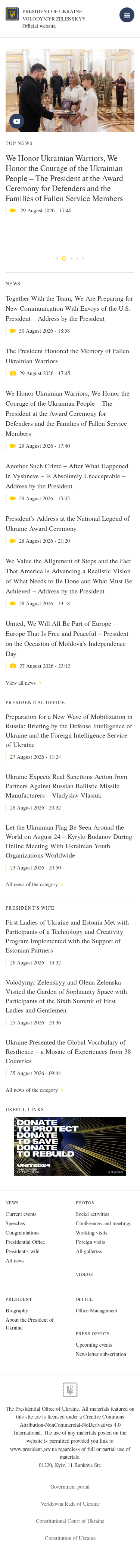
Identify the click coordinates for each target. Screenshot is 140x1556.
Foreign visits (90, 1241)
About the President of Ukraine (30, 1323)
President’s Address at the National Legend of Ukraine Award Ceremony (68, 523)
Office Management (96, 1310)
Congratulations (23, 1232)
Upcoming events (94, 1344)
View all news (21, 682)
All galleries (89, 1251)
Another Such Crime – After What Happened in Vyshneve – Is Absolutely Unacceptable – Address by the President (67, 475)
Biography (17, 1310)
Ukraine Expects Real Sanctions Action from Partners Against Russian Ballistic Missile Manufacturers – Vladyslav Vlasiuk (66, 785)
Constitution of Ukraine (70, 1537)
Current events (21, 1213)
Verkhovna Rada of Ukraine (70, 1503)
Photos (85, 1202)
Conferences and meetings (103, 1223)
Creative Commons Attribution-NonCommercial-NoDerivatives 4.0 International (69, 1424)
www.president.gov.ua (34, 1448)
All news (15, 1260)
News (12, 1202)
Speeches (15, 1223)
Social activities (92, 1213)
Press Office (92, 1333)
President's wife (22, 1251)
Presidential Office (25, 1241)
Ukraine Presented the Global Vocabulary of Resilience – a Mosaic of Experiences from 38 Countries (68, 1051)
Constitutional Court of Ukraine (70, 1520)
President (19, 1299)
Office (84, 1299)
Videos (84, 1274)
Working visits (92, 1232)
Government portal (70, 1486)
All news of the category (32, 884)
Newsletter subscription (101, 1353)
